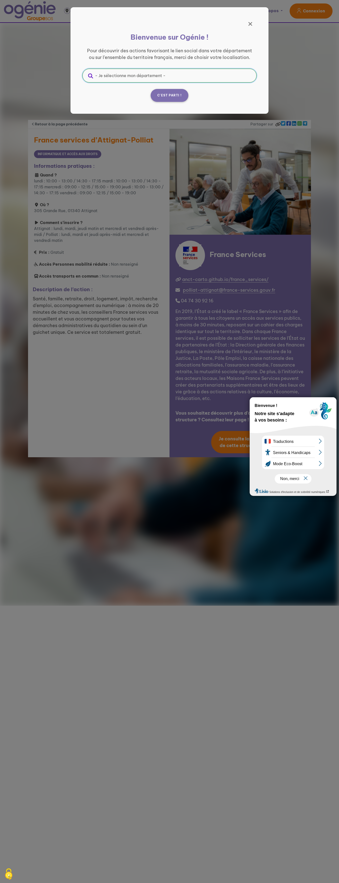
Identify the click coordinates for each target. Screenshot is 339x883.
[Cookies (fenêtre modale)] (8, 874)
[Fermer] (250, 24)
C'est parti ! (169, 95)
